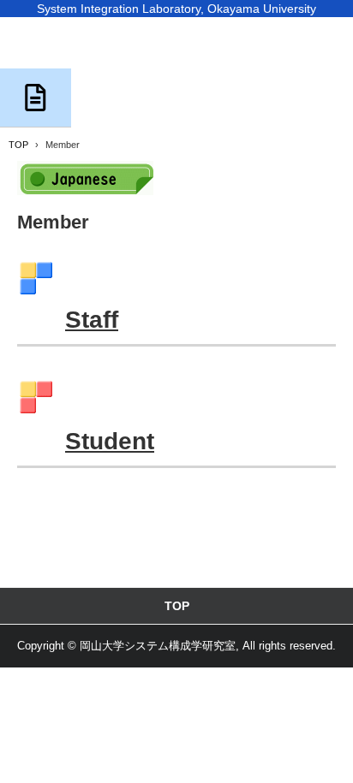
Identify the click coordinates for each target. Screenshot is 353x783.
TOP (177, 606)
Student (109, 441)
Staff (91, 319)
